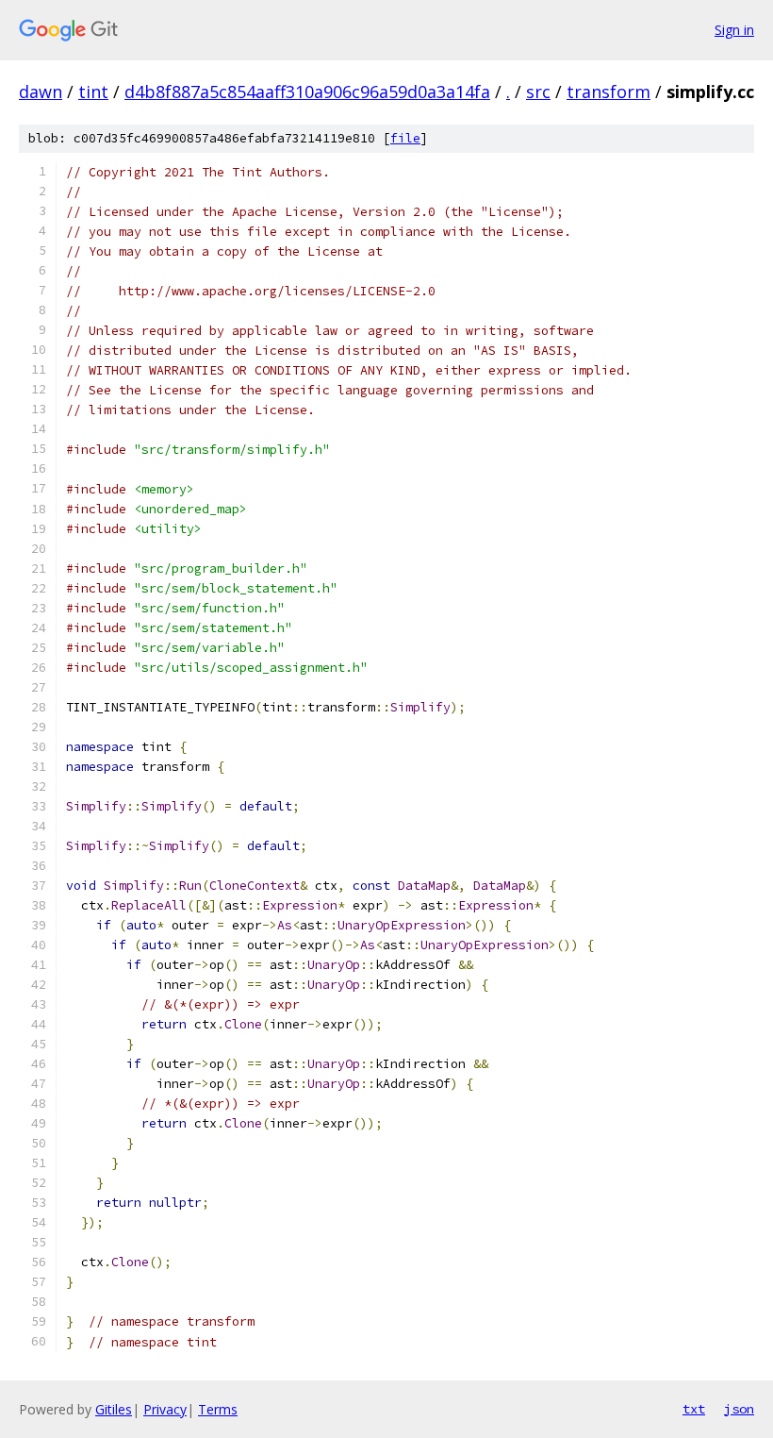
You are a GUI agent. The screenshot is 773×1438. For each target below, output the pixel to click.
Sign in (734, 30)
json (739, 1408)
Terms (218, 1409)
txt (694, 1408)
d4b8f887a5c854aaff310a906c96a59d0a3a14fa (307, 91)
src (538, 91)
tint (93, 91)
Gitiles (113, 1409)
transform (608, 91)
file (405, 138)
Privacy (165, 1409)
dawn (40, 91)
